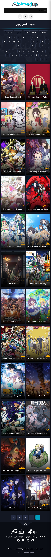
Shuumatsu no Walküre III (13, 171)
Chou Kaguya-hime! (13, 97)
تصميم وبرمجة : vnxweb (25, 552)
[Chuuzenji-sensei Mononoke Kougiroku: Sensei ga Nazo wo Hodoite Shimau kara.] (38, 344)
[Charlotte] (13, 493)
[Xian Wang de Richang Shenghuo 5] (38, 157)
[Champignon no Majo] (38, 119)
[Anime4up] (25, 4)
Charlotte (12, 508)
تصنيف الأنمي (31, 32)
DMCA (42, 537)
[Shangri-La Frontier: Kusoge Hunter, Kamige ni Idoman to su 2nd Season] (13, 418)
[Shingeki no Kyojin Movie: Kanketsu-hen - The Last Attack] (13, 306)
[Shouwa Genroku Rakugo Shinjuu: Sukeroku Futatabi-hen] (38, 82)
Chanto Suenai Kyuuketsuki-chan (16, 209)
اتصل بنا (9, 537)
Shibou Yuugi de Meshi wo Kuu (16, 134)
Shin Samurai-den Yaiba (13, 358)
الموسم (9, 32)
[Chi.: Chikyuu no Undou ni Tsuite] (38, 456)
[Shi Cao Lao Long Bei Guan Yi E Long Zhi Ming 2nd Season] (13, 456)
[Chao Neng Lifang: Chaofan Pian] (13, 381)
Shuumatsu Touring (38, 283)
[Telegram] (18, 540)
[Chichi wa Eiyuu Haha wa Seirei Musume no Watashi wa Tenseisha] (13, 231)
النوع (18, 32)
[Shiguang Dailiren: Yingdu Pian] (38, 418)
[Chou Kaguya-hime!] (13, 82)
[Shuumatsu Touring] (38, 269)
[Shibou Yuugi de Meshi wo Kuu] (13, 119)
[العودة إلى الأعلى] (25, 524)
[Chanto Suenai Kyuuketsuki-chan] (13, 194)
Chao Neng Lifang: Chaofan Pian (16, 396)
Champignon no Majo (38, 134)
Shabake (12, 283)
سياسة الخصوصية (31, 537)
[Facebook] (32, 540)
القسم (43, 32)
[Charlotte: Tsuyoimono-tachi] (38, 493)
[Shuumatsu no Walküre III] (13, 157)
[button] (31, 16)
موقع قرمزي (18, 537)
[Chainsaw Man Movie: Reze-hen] (38, 194)
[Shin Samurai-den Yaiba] (13, 344)
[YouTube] (23, 540)
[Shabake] (13, 269)
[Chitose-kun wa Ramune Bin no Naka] (38, 231)
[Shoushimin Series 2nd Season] (38, 381)
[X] (28, 540)
